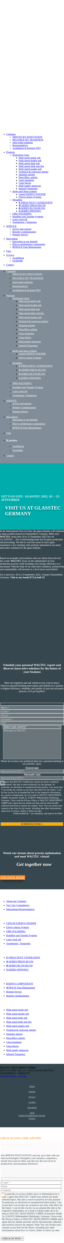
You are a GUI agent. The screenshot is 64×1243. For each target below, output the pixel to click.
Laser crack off (13, 939)
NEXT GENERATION (23, 957)
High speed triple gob (16, 1018)
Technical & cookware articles (21, 1030)
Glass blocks (12, 1046)
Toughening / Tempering (18, 943)
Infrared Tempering (15, 1054)
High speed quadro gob (17, 1026)
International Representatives (20, 909)
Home (32, 1086)
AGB (32, 1113)
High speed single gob (17, 1009)
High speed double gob (17, 1014)
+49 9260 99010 (8, 1076)
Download (32, 1107)
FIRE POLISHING (16, 931)
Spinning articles (14, 1034)
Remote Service (14, 991)
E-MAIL (22, 1076)
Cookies (32, 1102)
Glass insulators (14, 1042)
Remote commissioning (17, 995)
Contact (32, 1118)
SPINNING (17, 969)
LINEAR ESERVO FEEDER (21, 923)
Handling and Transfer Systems (21, 935)
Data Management (20, 987)
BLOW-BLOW (19, 965)
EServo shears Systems (17, 927)
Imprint (32, 1091)
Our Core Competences (17, 905)
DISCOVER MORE (12, 877)
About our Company (16, 901)
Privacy (32, 1097)
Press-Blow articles (15, 1038)
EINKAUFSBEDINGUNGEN (32, 1115)
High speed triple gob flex (19, 1022)
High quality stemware (17, 1050)
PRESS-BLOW (19, 961)
